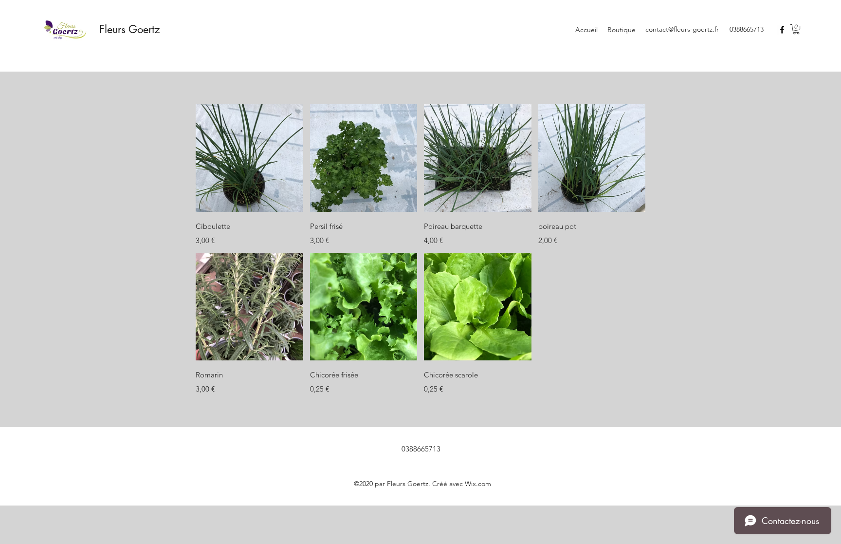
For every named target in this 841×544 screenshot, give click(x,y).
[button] (796, 29)
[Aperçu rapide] (249, 158)
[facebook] (782, 30)
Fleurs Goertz (129, 29)
